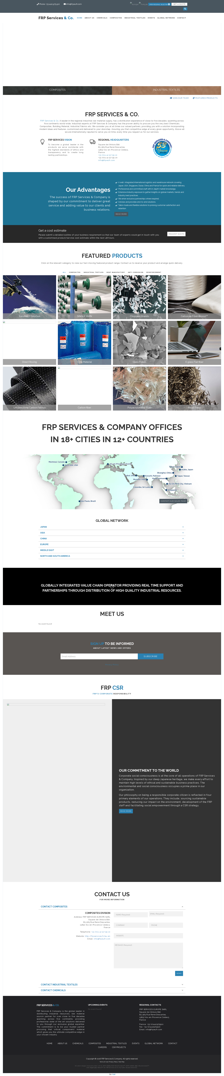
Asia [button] (42, 532)
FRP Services (56, 18)
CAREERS (102, 1047)
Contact (181, 18)
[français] (143, 3)
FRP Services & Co (49, 121)
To (112, 1074)
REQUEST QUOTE (176, 234)
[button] (159, 4)
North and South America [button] (55, 556)
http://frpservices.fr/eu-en (97, 936)
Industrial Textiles (134, 18)
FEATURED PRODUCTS (206, 98)
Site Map (121, 1062)
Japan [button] (43, 527)
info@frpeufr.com (106, 160)
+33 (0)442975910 (155, 1024)
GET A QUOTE (179, 4)
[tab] (112, 527)
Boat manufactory (116, 272)
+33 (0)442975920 (152, 1027)
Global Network (166, 18)
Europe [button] (44, 544)
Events (151, 18)
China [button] (43, 538)
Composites (116, 18)
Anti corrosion (135, 272)
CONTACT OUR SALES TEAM (173, 501)
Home (79, 18)
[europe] (134, 3)
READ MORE (121, 214)
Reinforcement (153, 272)
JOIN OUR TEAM (180, 98)
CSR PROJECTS (119, 1047)
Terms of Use (104, 1062)
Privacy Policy (112, 665)
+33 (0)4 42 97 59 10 (107, 155)
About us (89, 18)
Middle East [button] (47, 550)
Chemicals (102, 18)
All (64, 272)
